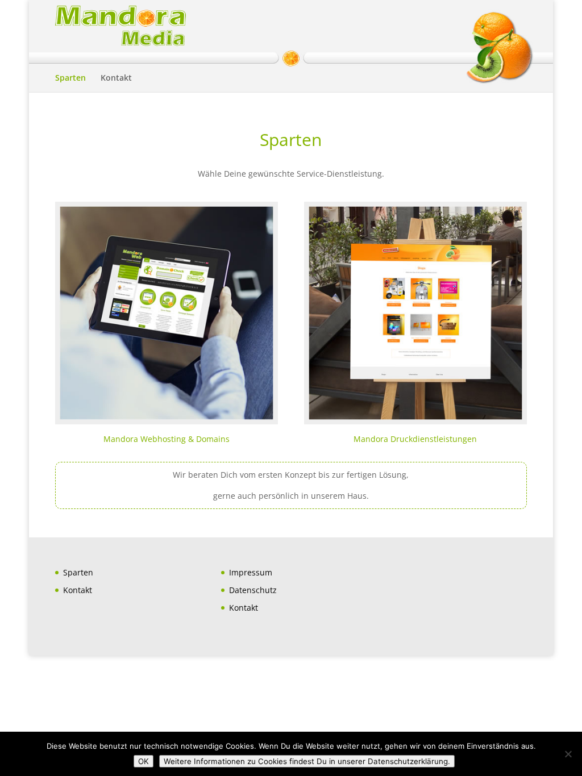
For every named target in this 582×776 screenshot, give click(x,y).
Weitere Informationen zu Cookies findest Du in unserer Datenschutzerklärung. (307, 761)
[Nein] (567, 754)
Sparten (70, 78)
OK (143, 761)
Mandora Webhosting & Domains (166, 438)
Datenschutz (253, 590)
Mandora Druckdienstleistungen (415, 438)
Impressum (250, 572)
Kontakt (116, 78)
